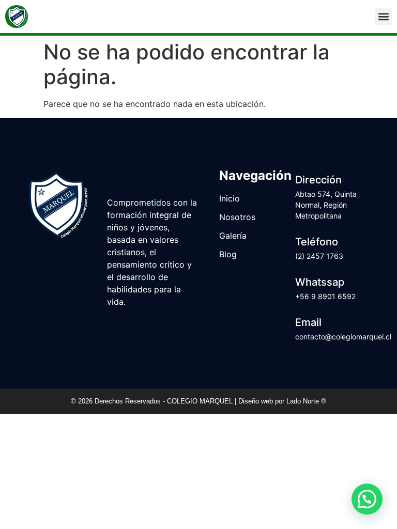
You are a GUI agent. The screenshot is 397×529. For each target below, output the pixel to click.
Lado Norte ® (306, 401)
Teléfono (316, 242)
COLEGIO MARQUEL (201, 401)
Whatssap (319, 282)
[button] (383, 16)
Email (308, 322)
